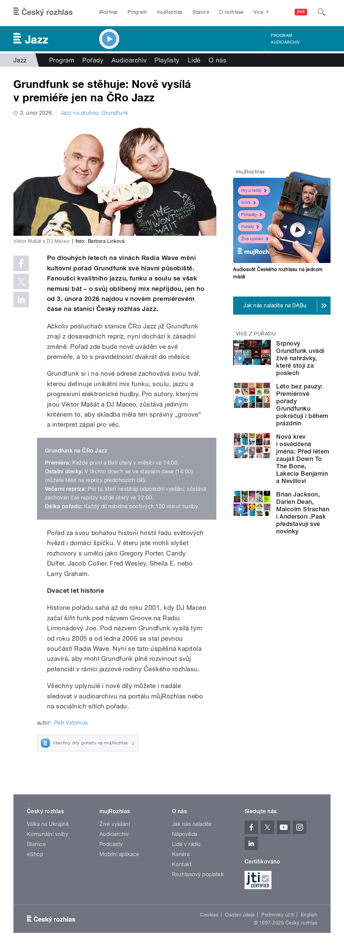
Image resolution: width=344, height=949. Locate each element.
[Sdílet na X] (21, 281)
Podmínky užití (277, 914)
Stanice (200, 12)
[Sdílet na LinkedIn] (21, 299)
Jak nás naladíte (192, 824)
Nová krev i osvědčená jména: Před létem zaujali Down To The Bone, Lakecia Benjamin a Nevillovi (302, 458)
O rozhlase (231, 12)
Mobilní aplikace (119, 854)
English (309, 914)
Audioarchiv (285, 42)
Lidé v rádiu (186, 844)
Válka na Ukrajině (48, 824)
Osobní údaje (240, 914)
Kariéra (180, 854)
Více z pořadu (256, 334)
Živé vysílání (252, 238)
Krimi (246, 202)
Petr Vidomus (71, 723)
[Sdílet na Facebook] (21, 263)
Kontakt (181, 864)
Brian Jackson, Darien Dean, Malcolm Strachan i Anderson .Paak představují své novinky (302, 513)
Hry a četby (251, 190)
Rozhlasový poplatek (198, 874)
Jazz (20, 60)
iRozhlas (108, 12)
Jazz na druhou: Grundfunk (94, 113)
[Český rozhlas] (43, 12)
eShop (35, 854)
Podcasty (111, 844)
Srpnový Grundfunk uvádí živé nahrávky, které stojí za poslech (300, 358)
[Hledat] (321, 12)
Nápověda (185, 834)
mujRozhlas (170, 12)
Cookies (209, 914)
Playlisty (167, 60)
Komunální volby (47, 834)
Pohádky (249, 214)
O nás (217, 60)
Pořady (92, 60)
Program (137, 12)
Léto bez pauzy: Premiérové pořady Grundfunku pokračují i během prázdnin (302, 405)
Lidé (194, 60)
